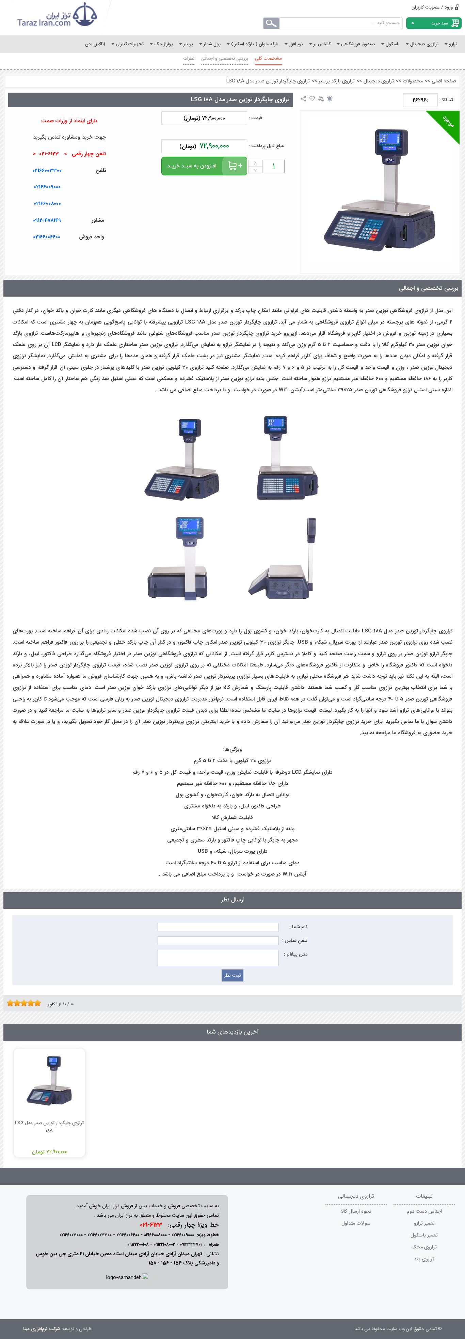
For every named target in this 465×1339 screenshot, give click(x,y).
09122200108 (138, 1244)
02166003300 (47, 171)
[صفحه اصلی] (57, 17)
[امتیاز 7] (29, 1002)
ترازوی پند (424, 1259)
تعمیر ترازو (424, 1223)
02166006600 (127, 1235)
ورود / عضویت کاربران (432, 7)
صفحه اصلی (444, 81)
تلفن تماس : (294, 941)
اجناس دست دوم (424, 1211)
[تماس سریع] (127, 253)
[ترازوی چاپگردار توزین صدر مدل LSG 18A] (380, 190)
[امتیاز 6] (25, 1002)
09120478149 (47, 220)
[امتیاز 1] (8, 1002)
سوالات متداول (356, 1223)
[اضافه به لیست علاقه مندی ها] (312, 98)
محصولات (413, 81)
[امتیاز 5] (22, 1002)
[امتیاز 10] (39, 1002)
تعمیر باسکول (424, 1235)
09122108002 (164, 1244)
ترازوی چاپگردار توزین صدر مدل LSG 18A (268, 81)
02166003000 (71, 1235)
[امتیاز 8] (32, 1002)
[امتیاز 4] (18, 1002)
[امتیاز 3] (15, 1002)
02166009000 (47, 187)
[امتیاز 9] (35, 1002)
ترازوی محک (424, 1247)
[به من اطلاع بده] (330, 98)
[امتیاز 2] (12, 1002)
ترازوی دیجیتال (379, 81)
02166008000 (47, 204)
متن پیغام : (295, 954)
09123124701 (191, 1244)
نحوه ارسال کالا (356, 1211)
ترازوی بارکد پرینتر (337, 81)
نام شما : (298, 927)
